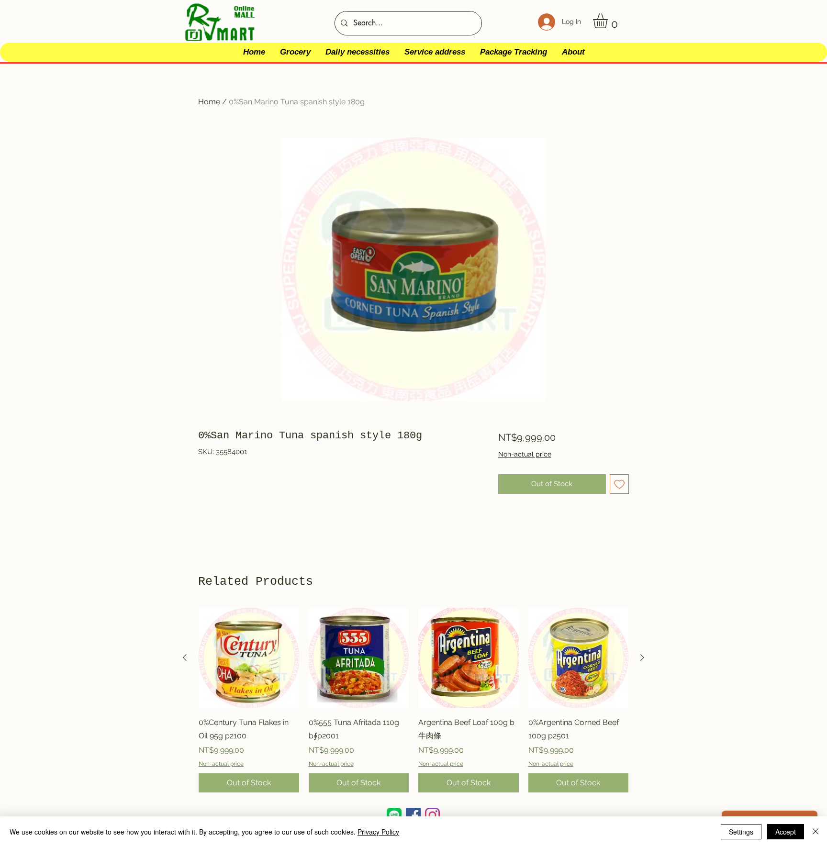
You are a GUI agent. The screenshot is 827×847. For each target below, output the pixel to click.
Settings (741, 831)
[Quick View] (249, 658)
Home (209, 101)
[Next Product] (642, 657)
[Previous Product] (184, 657)
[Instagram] (432, 815)
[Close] (815, 831)
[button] (609, 20)
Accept (785, 831)
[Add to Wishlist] (619, 484)
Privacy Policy (378, 831)
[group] (413, 700)
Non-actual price (524, 454)
